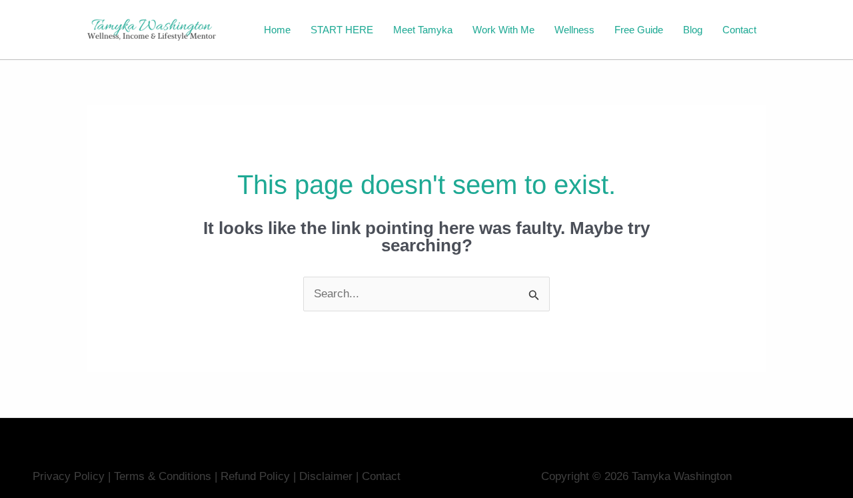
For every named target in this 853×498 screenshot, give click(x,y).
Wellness (574, 29)
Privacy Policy (69, 476)
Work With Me (503, 29)
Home (277, 29)
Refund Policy (255, 476)
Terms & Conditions (162, 476)
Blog (692, 29)
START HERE (342, 29)
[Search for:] (426, 293)
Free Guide (638, 29)
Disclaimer (327, 476)
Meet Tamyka (422, 29)
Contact (739, 29)
